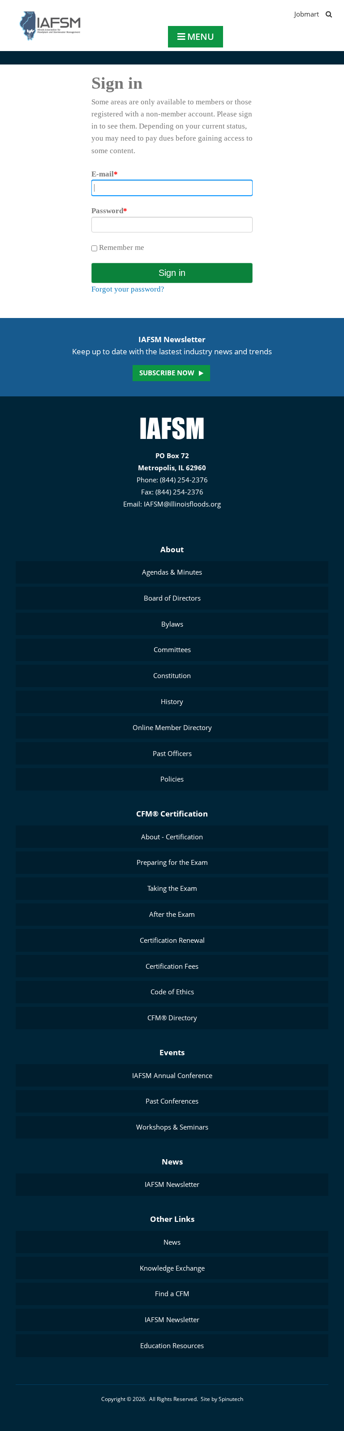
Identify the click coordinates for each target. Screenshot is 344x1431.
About (172, 549)
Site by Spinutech (222, 1399)
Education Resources (172, 1345)
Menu (199, 36)
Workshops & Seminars (172, 1126)
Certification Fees (172, 966)
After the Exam (172, 914)
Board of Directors (172, 597)
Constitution (172, 675)
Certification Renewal (172, 940)
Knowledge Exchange (172, 1267)
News (172, 1161)
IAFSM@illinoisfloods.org (182, 503)
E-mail (104, 174)
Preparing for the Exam (172, 862)
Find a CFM (172, 1293)
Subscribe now (166, 372)
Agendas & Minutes (172, 571)
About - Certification (172, 836)
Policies (172, 778)
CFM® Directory (172, 1017)
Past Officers (172, 753)
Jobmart (306, 13)
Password (109, 210)
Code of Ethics (172, 991)
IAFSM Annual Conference (172, 1075)
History (172, 701)
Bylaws (172, 623)
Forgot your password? (127, 289)
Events (172, 1052)
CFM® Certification (172, 813)
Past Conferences (172, 1100)
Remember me (120, 247)
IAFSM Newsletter (172, 1184)
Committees (172, 649)
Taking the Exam (172, 888)
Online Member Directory (172, 727)
